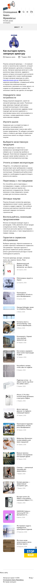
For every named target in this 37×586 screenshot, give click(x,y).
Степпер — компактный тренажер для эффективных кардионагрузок (25, 470)
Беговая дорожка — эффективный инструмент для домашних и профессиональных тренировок (23, 486)
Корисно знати (10, 57)
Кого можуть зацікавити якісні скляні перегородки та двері (25, 352)
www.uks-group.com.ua (10, 80)
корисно (13, 260)
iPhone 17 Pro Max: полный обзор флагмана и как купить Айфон (25, 396)
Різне (24, 260)
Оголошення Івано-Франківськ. (13, 580)
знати (5, 260)
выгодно (19, 258)
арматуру (13, 258)
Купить (19, 260)
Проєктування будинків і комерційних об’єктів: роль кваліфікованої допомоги (25, 426)
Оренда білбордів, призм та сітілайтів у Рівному (25, 308)
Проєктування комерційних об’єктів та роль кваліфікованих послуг (24, 295)
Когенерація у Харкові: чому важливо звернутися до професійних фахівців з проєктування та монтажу (25, 341)
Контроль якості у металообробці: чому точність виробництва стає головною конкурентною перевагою (24, 326)
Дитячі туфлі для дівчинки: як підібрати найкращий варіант (24, 411)
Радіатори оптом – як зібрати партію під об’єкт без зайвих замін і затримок (25, 382)
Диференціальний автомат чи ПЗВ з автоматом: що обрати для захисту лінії (24, 266)
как (9, 260)
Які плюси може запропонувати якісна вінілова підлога (24, 542)
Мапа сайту (4, 572)
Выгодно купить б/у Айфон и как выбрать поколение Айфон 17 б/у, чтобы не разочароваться (25, 500)
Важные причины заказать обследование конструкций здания (24, 454)
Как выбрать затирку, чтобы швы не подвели (24, 366)
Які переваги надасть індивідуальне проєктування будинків (24, 527)
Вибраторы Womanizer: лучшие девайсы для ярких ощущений (24, 440)
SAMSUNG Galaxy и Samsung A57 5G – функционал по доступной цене (23, 513)
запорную (26, 258)
